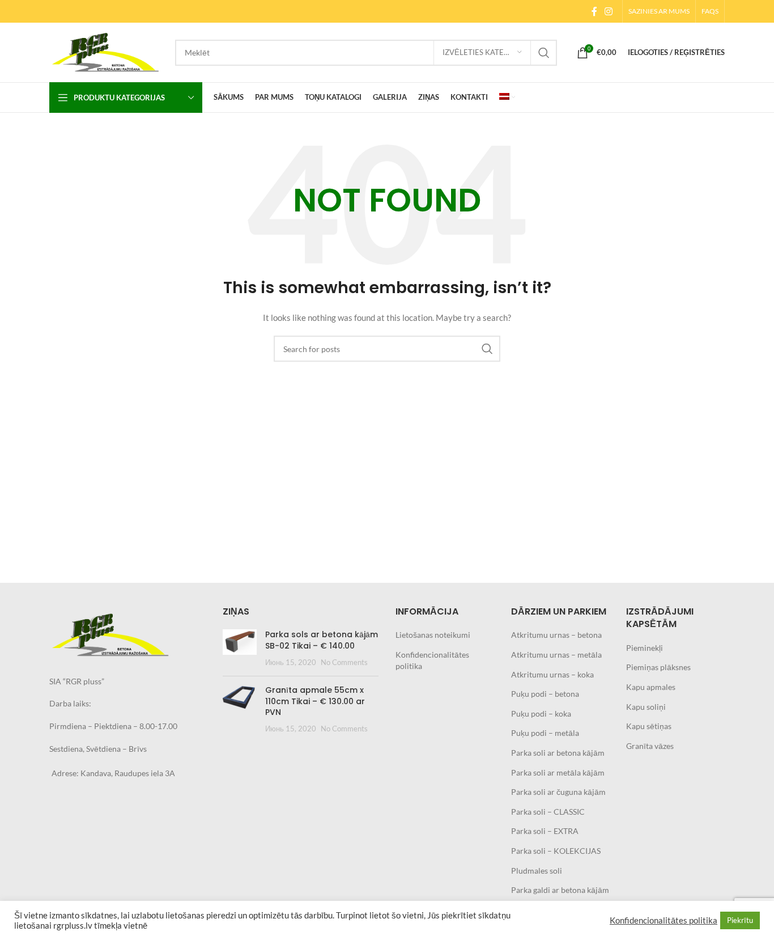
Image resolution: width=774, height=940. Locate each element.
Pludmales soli (536, 870)
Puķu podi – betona (545, 693)
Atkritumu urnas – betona (556, 635)
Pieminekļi (644, 648)
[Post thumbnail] (240, 648)
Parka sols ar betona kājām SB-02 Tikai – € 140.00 (321, 640)
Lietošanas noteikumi (432, 635)
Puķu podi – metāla (545, 733)
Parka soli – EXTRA (545, 831)
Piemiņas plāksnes (658, 667)
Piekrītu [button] (740, 920)
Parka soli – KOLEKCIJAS (556, 851)
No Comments (344, 662)
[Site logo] (106, 51)
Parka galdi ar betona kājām (560, 890)
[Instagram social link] (608, 11)
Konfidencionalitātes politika (663, 920)
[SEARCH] (544, 53)
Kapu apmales (650, 687)
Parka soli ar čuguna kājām (558, 792)
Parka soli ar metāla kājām (558, 772)
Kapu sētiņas (648, 726)
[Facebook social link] (594, 11)
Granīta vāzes (650, 746)
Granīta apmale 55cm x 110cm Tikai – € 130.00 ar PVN (315, 701)
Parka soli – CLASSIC (548, 811)
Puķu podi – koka (541, 713)
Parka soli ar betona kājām (558, 752)
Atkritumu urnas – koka (552, 674)
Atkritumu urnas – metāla (556, 654)
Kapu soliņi (646, 707)
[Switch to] (507, 97)
